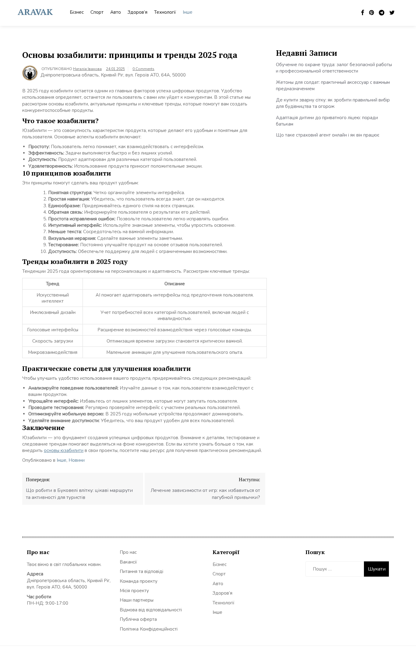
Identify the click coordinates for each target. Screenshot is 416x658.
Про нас (128, 552)
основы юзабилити (63, 450)
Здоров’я (137, 12)
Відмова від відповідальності (151, 610)
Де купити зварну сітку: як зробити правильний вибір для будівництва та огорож (333, 103)
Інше (187, 12)
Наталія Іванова (87, 68)
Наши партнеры (136, 600)
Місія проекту (134, 591)
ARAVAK (35, 11)
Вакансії (128, 562)
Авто (115, 12)
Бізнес (77, 12)
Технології (165, 12)
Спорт (97, 12)
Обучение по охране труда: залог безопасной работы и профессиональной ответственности (334, 68)
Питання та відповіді (141, 571)
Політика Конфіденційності (149, 629)
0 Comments (143, 68)
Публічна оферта (138, 619)
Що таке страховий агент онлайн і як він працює (327, 135)
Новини (77, 460)
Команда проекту (138, 581)
